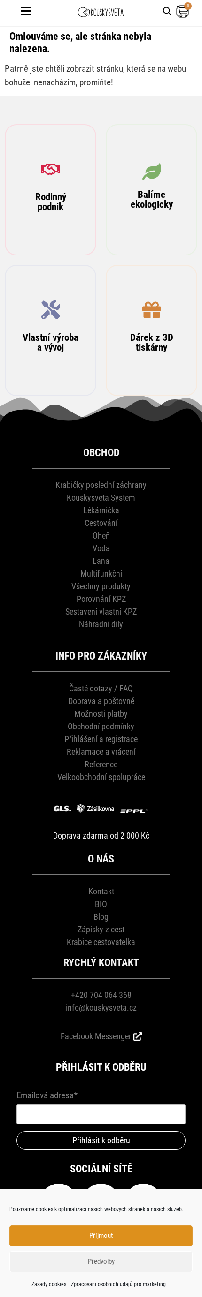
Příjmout (101, 1235)
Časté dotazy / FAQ (101, 688)
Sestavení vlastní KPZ (101, 611)
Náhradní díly (101, 624)
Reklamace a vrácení (101, 752)
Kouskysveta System (101, 497)
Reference (101, 764)
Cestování (101, 523)
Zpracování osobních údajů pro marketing (118, 1284)
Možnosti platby (101, 714)
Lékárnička (101, 510)
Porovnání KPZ (101, 599)
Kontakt (101, 891)
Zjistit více (50, 229)
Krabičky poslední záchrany (101, 485)
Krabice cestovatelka (101, 942)
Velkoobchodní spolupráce (101, 777)
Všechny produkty (101, 586)
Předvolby (101, 1261)
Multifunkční (101, 573)
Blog (101, 917)
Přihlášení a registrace (101, 739)
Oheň (101, 535)
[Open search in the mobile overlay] (167, 10)
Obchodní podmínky (101, 726)
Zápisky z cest (101, 929)
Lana (101, 561)
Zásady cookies (48, 1284)
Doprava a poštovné (101, 701)
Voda (101, 548)
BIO (101, 904)
